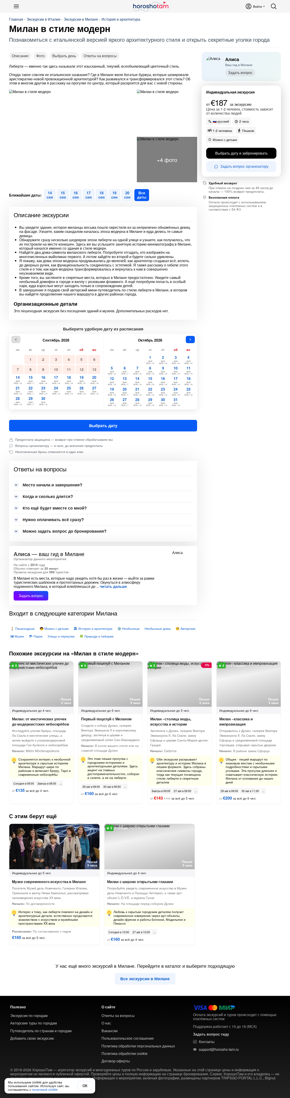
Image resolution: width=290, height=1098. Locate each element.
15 (30, 379)
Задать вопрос (31, 595)
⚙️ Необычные (128, 628)
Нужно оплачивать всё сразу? (53, 519)
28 (18, 400)
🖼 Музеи (17, 636)
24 (56, 390)
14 (18, 379)
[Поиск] (274, 6)
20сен (127, 194)
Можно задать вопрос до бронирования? (64, 531)
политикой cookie (45, 1089)
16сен (75, 194)
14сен (50, 194)
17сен (88, 194)
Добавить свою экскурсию (32, 1038)
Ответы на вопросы (100, 55)
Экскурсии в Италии (43, 19)
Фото (40, 55)
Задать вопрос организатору (244, 166)
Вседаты (141, 194)
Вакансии (110, 1031)
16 (43, 379)
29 (30, 400)
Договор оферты (116, 1061)
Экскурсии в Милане (81, 19)
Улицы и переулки (61, 636)
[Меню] (16, 6)
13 (94, 369)
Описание (20, 55)
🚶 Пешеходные (22, 628)
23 (43, 390)
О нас (106, 1023)
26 (81, 390)
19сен (114, 194)
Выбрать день (64, 55)
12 (82, 369)
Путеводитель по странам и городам (41, 1031)
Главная (16, 19)
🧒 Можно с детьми (54, 628)
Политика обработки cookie (124, 1053)
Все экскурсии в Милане (145, 979)
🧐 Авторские (186, 628)
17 (56, 379)
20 (94, 379)
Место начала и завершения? (52, 485)
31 (176, 401)
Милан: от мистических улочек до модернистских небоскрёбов (40, 721)
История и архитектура (121, 19)
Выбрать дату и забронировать (241, 153)
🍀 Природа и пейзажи (97, 636)
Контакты (207, 1042)
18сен (101, 194)
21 (18, 390)
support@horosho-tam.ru (219, 1049)
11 (69, 369)
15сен (63, 194)
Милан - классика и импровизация (236, 721)
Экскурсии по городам (29, 1016)
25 (69, 390)
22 (30, 390)
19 (81, 379)
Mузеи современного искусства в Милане (49, 881)
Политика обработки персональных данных (138, 1046)
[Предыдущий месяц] (15, 339)
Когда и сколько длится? (48, 496)
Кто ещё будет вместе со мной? (55, 508)
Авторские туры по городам (33, 1023)
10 (56, 369)
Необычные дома (158, 628)
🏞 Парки (36, 636)
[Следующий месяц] (190, 339)
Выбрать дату (103, 425)
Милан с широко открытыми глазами (140, 881)
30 (43, 400)
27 (94, 390)
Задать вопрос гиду (211, 1034)
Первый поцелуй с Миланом (106, 718)
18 (69, 379)
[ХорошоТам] (150, 6)
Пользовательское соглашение (128, 1038)
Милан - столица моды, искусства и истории (170, 721)
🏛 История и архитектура (93, 628)
